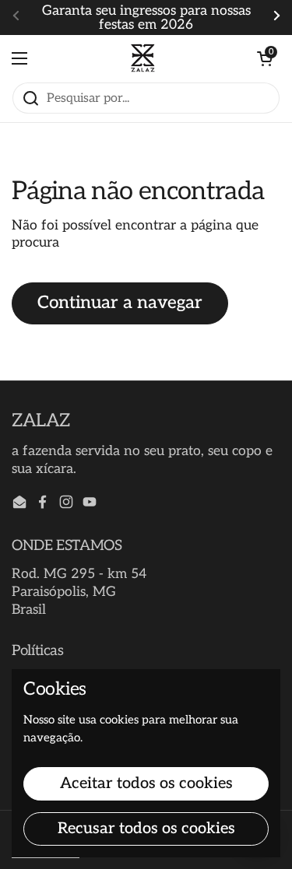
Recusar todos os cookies (146, 828)
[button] (264, 58)
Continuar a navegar (119, 303)
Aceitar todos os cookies (146, 783)
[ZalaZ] (142, 58)
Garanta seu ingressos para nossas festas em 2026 (146, 17)
